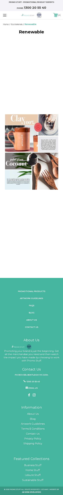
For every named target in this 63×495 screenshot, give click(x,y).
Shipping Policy (32, 443)
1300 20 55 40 (35, 7)
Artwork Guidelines (31, 298)
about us (31, 320)
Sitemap (44, 489)
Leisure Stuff (33, 475)
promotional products (31, 291)
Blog (31, 313)
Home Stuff (33, 470)
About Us (33, 413)
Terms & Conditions (32, 428)
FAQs (31, 305)
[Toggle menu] (9, 15)
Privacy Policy (32, 438)
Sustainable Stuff (32, 480)
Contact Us (31, 327)
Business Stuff (32, 465)
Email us (33, 388)
